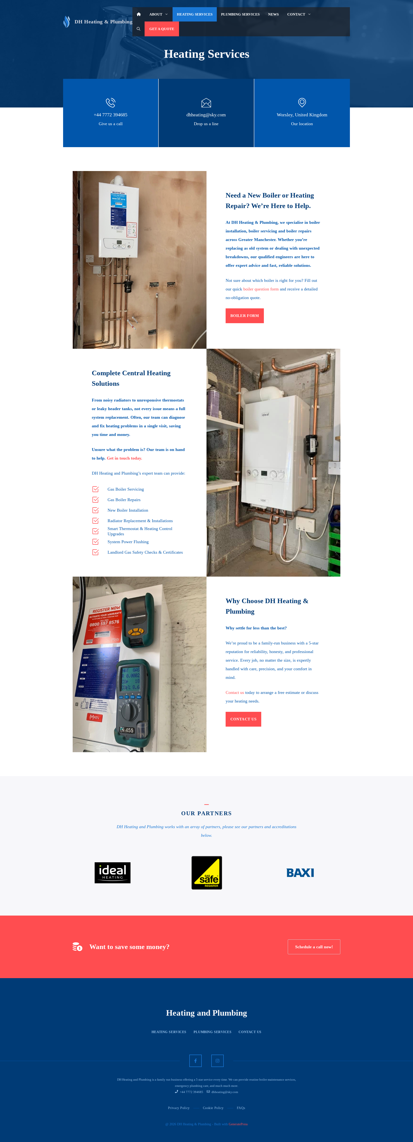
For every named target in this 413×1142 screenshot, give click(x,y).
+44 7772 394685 (110, 114)
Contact (296, 14)
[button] (138, 29)
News (273, 14)
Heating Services (194, 14)
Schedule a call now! (314, 946)
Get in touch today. (124, 458)
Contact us (235, 692)
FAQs (241, 1108)
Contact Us (243, 719)
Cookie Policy (213, 1108)
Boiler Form (244, 316)
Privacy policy (179, 1108)
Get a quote (161, 29)
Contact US (250, 1032)
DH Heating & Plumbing (103, 22)
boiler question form (261, 289)
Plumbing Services (240, 14)
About (155, 14)
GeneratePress (238, 1124)
